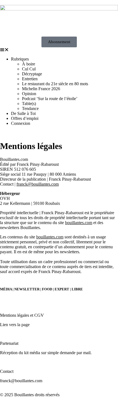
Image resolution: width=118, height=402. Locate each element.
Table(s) (29, 103)
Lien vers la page (15, 324)
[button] (59, 49)
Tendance (30, 108)
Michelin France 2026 (41, 88)
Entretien (30, 78)
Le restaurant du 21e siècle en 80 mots (55, 83)
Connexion (20, 123)
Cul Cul (29, 69)
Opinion (29, 93)
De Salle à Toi (23, 113)
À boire (28, 64)
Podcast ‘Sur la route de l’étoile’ (49, 98)
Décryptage (32, 73)
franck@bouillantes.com (37, 184)
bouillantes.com (78, 222)
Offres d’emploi (24, 118)
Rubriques (20, 59)
